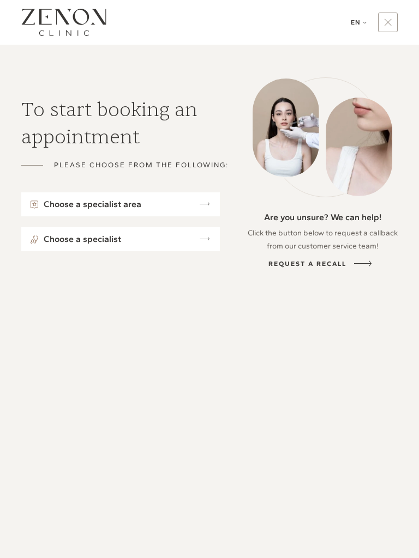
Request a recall (307, 264)
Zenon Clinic (63, 22)
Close (388, 22)
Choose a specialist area (92, 204)
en (356, 22)
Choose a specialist (82, 239)
